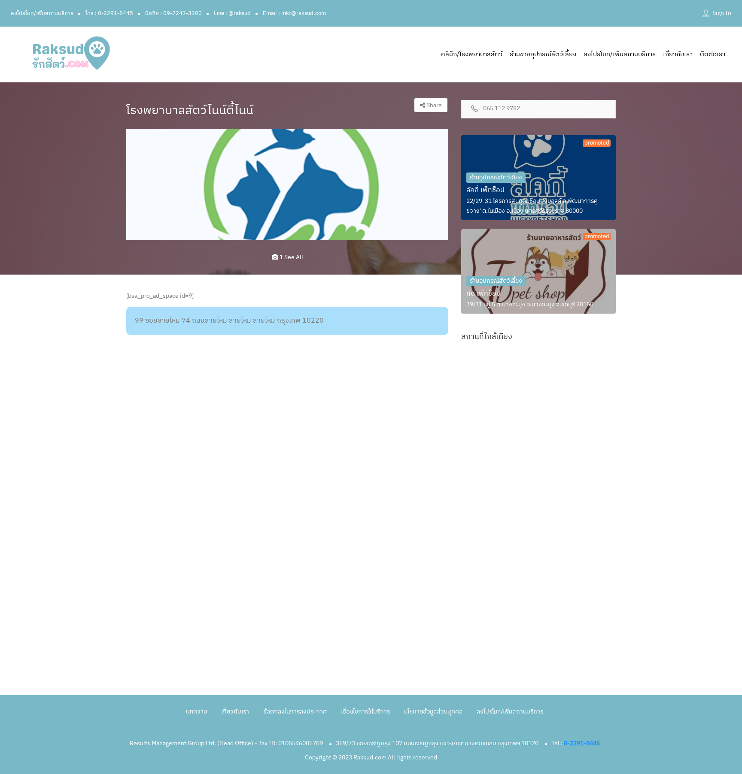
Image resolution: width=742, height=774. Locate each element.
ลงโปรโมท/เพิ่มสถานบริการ (42, 13)
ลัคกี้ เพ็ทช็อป (485, 190)
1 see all (290, 257)
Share (433, 105)
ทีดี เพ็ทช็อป (483, 293)
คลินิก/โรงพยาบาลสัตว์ (471, 54)
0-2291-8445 (582, 743)
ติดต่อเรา (712, 54)
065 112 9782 (501, 108)
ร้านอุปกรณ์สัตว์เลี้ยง (496, 177)
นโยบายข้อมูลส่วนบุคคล (433, 712)
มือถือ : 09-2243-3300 (173, 13)
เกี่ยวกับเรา (678, 54)
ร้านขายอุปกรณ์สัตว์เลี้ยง (543, 54)
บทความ (196, 712)
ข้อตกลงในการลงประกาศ (295, 712)
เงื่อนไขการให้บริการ (365, 712)
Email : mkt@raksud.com (294, 13)
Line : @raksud (232, 13)
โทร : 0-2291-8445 (109, 13)
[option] (287, 184)
